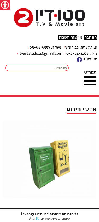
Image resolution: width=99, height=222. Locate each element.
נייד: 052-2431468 (81, 53)
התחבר (90, 37)
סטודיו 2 (90, 59)
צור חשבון (68, 37)
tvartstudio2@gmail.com (40, 53)
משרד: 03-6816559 (45, 47)
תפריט (90, 72)
